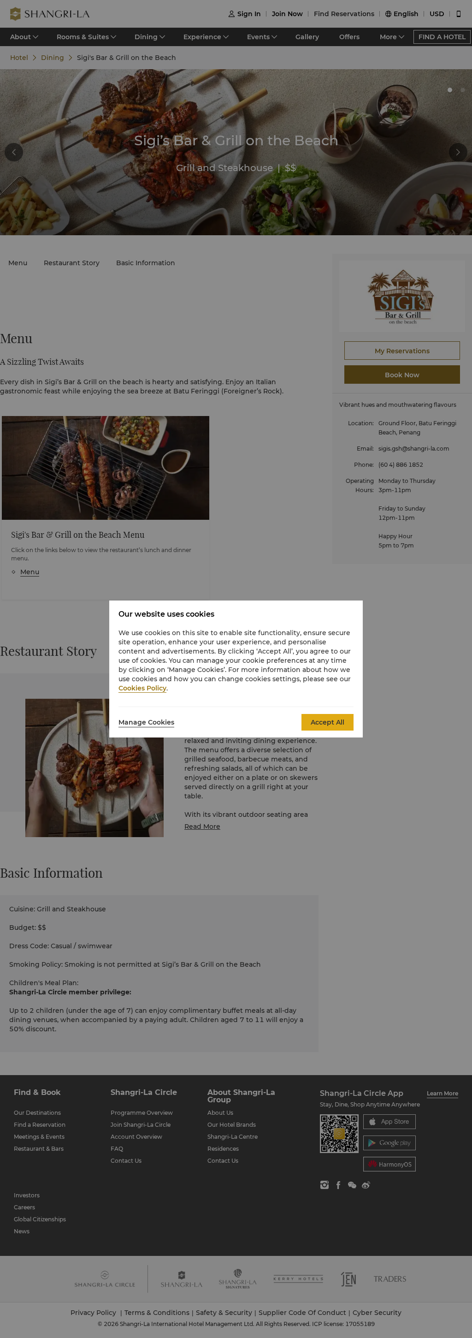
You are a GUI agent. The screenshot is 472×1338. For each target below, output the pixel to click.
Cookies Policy (142, 688)
